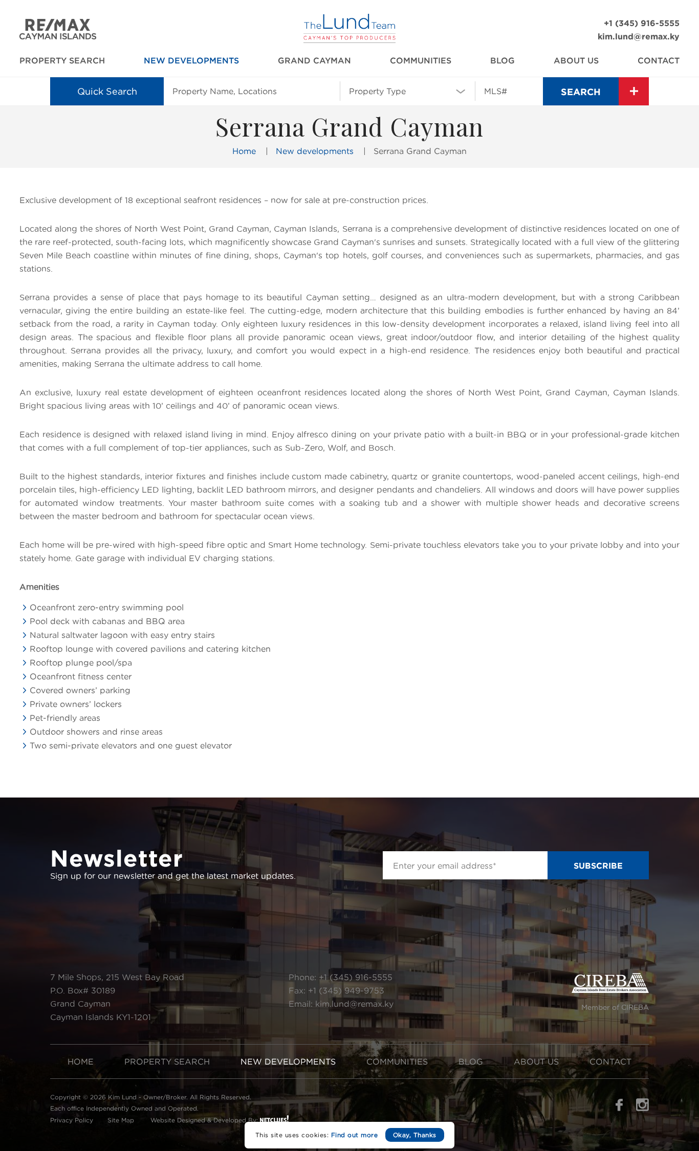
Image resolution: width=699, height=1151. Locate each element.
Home (244, 151)
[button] (407, 90)
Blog (502, 60)
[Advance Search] (634, 91)
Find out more (354, 1135)
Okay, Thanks (414, 1135)
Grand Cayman (314, 60)
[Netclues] (274, 1118)
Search (581, 91)
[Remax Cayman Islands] (57, 36)
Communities (420, 60)
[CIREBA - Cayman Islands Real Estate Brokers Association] (610, 990)
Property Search (62, 60)
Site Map (120, 1120)
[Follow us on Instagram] (642, 1108)
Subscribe (598, 865)
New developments (191, 60)
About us (576, 60)
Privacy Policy (71, 1120)
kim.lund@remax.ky (639, 36)
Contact (659, 60)
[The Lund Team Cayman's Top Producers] (349, 40)
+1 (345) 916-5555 (642, 23)
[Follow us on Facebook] (619, 1108)
